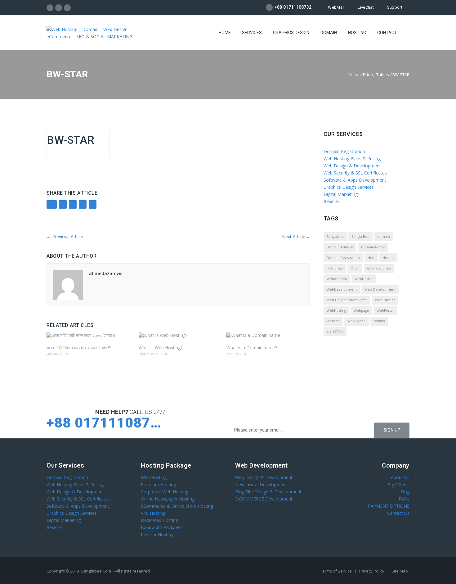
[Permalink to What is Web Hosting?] (178, 335)
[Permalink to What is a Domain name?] (267, 335)
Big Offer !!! (398, 484)
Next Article (296, 236)
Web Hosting (385, 300)
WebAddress (337, 279)
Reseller (331, 201)
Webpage (361, 310)
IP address (335, 268)
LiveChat (365, 7)
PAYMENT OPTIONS (388, 506)
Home (225, 32)
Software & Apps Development (355, 180)
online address (379, 268)
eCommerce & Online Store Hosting (177, 506)
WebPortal (385, 310)
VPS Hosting (153, 513)
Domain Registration (344, 151)
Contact (387, 32)
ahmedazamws (105, 273)
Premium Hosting (158, 484)
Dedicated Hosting (159, 520)
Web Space (356, 321)
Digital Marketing (341, 194)
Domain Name (373, 247)
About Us (400, 477)
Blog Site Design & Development (268, 492)
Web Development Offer (347, 300)
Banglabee (335, 236)
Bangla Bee (360, 236)
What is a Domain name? (251, 347)
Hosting (357, 32)
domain (383, 236)
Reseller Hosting (157, 534)
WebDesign (364, 279)
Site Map (399, 571)
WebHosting (336, 310)
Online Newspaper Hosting (167, 499)
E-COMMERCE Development (264, 499)
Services (252, 32)
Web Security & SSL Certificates (355, 173)
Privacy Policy (372, 571)
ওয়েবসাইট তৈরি (335, 331)
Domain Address (340, 247)
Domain (328, 32)
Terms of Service (336, 571)
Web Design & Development (352, 166)
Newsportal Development (261, 484)
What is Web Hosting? (160, 347)
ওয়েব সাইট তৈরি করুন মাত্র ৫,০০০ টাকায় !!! (79, 347)
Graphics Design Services (349, 187)
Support (394, 7)
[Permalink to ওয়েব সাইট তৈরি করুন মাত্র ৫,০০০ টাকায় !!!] (88, 335)
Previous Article (65, 236)
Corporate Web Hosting (164, 492)
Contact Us (398, 513)
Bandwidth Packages (162, 527)
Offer (355, 268)
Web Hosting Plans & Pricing (352, 158)
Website (333, 321)
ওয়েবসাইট (379, 321)
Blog (404, 492)
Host (371, 258)
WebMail (336, 7)
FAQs (404, 499)
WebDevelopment (342, 289)
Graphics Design (291, 32)
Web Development (380, 289)
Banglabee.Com (96, 571)
